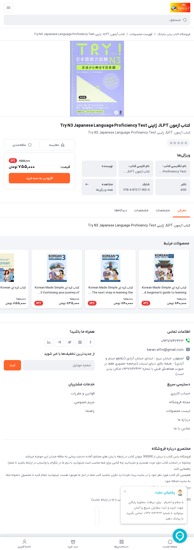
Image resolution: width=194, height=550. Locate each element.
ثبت (12, 365)
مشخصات (163, 210)
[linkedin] (48, 342)
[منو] (8, 7)
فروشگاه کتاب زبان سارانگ (173, 34)
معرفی (181, 210)
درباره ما (183, 419)
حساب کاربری (180, 393)
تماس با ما (182, 428)
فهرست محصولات (141, 34)
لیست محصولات (178, 411)
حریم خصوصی (84, 402)
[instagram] (80, 342)
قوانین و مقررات (83, 393)
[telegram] (59, 342)
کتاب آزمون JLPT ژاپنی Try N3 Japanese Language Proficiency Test (79, 34)
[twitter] (69, 342)
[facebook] (90, 342)
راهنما (90, 411)
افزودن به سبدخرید (39, 178)
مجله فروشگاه (179, 402)
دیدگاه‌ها (121, 210)
